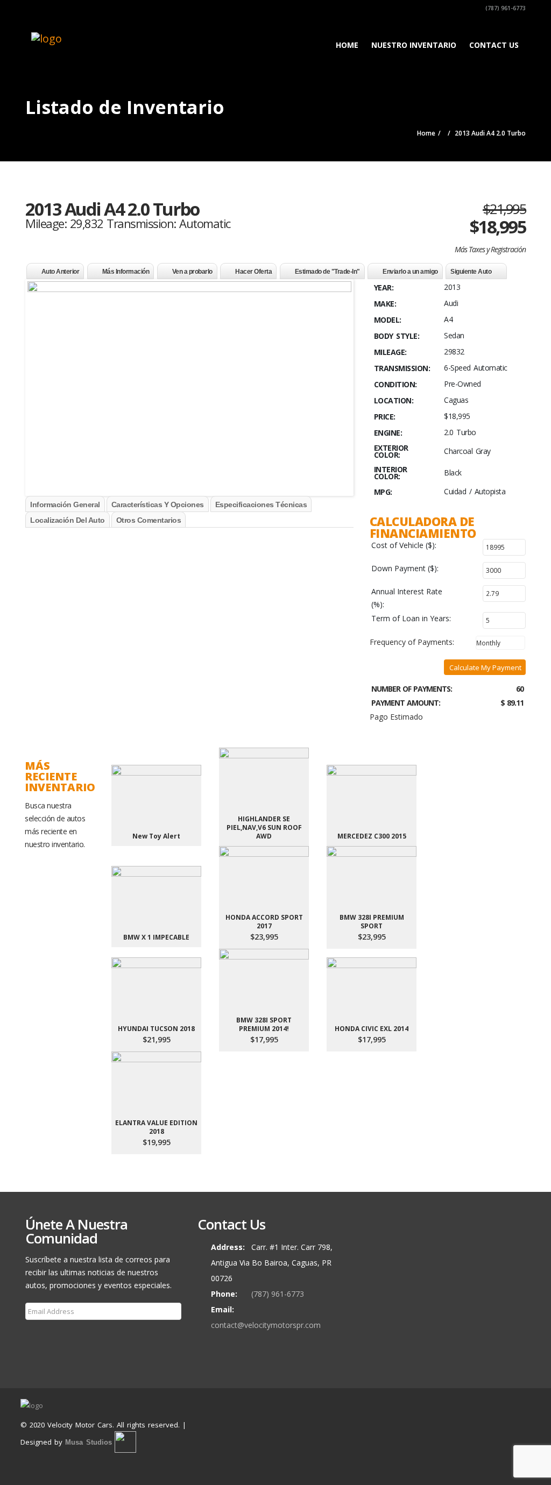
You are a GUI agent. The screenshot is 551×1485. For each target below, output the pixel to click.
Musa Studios (88, 1442)
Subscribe (48, 1334)
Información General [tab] (65, 504)
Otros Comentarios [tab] (148, 520)
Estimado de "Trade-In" (327, 271)
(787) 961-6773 (505, 8)
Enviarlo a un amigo (410, 271)
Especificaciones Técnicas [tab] (261, 504)
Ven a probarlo (192, 271)
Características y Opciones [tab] (157, 504)
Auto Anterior (60, 271)
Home (347, 45)
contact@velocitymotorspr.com (266, 1325)
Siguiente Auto (470, 271)
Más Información (126, 271)
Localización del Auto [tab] (67, 520)
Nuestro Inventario (413, 45)
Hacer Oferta (253, 271)
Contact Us (494, 45)
